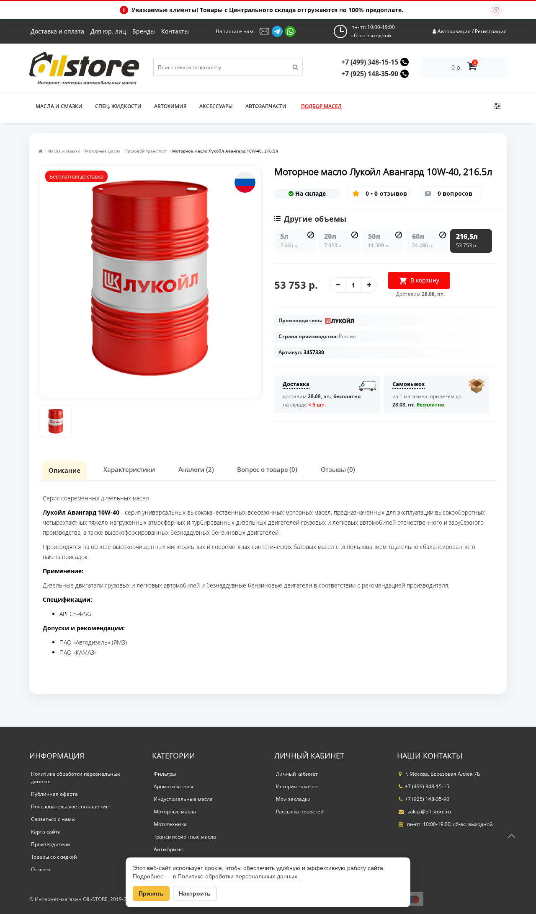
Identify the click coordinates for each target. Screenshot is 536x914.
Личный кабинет (297, 773)
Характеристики (129, 469)
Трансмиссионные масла (185, 836)
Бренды (143, 31)
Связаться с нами (53, 819)
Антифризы (168, 849)
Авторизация (454, 31)
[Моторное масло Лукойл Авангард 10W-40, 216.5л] (55, 421)
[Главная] (40, 151)
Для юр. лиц (108, 31)
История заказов (296, 786)
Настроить (195, 893)
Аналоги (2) (196, 469)
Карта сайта (46, 831)
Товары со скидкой (54, 856)
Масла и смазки (59, 106)
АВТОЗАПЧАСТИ (265, 106)
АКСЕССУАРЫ (216, 106)
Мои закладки (293, 799)
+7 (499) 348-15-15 (369, 62)
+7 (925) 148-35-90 (369, 74)
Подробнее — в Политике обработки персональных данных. (216, 876)
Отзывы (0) (338, 469)
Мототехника (170, 824)
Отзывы (40, 869)
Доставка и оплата (57, 31)
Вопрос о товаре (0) (267, 469)
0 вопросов (455, 193)
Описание (64, 470)
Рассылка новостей (300, 811)
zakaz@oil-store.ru (428, 811)
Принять (151, 893)
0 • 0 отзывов (386, 193)
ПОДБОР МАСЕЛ (321, 106)
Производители (50, 844)
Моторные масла (103, 151)
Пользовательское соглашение (70, 806)
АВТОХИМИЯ (170, 106)
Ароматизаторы (173, 786)
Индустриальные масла (183, 799)
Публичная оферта (54, 793)
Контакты (175, 31)
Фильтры (165, 773)
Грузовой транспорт (146, 151)
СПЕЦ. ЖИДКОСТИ (118, 106)
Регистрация (491, 31)
